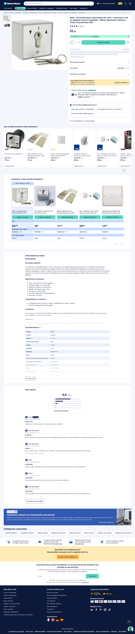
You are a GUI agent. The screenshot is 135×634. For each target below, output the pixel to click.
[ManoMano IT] (48, 619)
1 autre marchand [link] (89, 121)
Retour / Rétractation (10, 595)
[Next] (121, 244)
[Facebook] (96, 609)
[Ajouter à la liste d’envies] (128, 42)
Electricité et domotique (15, 12)
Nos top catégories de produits (56, 595)
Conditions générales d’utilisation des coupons (18, 615)
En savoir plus (85, 582)
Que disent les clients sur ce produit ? (110, 109)
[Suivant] (129, 170)
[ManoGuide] (131, 629)
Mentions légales (40, 631)
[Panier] (130, 3)
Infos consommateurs (103, 631)
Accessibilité (122, 631)
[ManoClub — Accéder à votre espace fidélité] (120, 3)
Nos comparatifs (52, 598)
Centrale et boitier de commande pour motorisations (72, 12)
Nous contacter (8, 601)
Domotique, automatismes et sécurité (32, 12)
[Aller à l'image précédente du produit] (15, 42)
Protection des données (54, 631)
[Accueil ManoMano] (12, 3)
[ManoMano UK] (52, 619)
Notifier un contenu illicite (12, 604)
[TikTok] (109, 609)
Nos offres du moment (54, 604)
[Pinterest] (100, 609)
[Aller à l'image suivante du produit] (63, 42)
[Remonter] (129, 622)
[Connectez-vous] (126, 3)
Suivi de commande (10, 592)
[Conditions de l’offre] (129, 36)
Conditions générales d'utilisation (83, 631)
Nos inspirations (52, 606)
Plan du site (29, 631)
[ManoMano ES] (61, 619)
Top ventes (50, 609)
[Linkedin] (91, 609)
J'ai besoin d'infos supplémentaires (82, 113)
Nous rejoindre (8, 609)
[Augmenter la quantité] (79, 42)
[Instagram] (105, 609)
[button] (99, 93)
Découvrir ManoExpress (54, 612)
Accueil (6, 12)
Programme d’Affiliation (11, 612)
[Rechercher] (25, 3)
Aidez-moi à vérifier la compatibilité (82, 109)
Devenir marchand (9, 606)
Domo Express (79, 121)
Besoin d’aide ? (8, 598)
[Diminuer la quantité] (71, 42)
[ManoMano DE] (57, 619)
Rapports (114, 631)
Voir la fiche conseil (105, 522)
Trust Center (68, 631)
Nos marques (51, 601)
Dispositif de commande (50, 12)
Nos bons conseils (52, 592)
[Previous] (116, 244)
